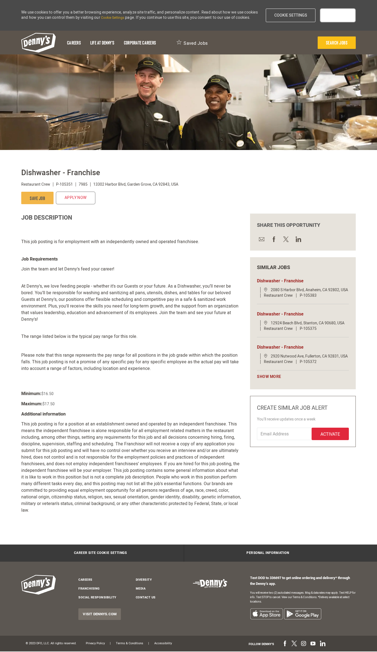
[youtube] (313, 644)
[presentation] (337, 42)
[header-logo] (38, 42)
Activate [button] (330, 434)
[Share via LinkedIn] (297, 239)
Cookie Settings (112, 17)
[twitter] (294, 644)
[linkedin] (322, 644)
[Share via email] (261, 239)
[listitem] (266, 613)
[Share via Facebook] (273, 239)
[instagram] (303, 644)
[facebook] (285, 644)
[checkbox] (37, 198)
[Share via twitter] (285, 239)
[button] (291, 15)
